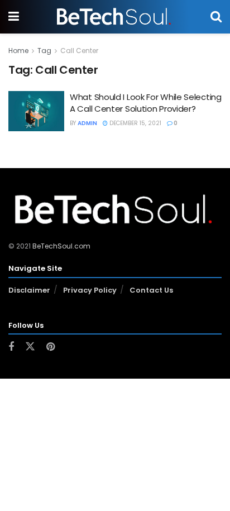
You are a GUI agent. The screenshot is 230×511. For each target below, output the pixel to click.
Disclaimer (29, 290)
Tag (44, 50)
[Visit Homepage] (114, 17)
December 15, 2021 (134, 123)
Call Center (79, 50)
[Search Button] (216, 17)
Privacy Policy (90, 290)
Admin (87, 123)
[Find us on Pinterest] (50, 347)
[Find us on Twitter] (30, 347)
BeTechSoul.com (61, 246)
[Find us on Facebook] (11, 347)
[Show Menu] (13, 17)
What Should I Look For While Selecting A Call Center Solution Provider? (146, 102)
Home (18, 50)
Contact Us (151, 290)
